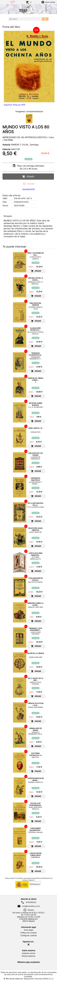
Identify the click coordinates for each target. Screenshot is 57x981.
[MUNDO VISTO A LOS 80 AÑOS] (29, 66)
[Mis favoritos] (11, 2)
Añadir (29, 176)
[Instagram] (28, 944)
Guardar (30, 183)
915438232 (31, 902)
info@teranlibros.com (31, 906)
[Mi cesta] (27, 2)
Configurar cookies (28, 935)
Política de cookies (28, 933)
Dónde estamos (28, 956)
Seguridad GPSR (28, 189)
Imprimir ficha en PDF (14, 104)
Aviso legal (28, 930)
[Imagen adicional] (29, 118)
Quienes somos (28, 953)
